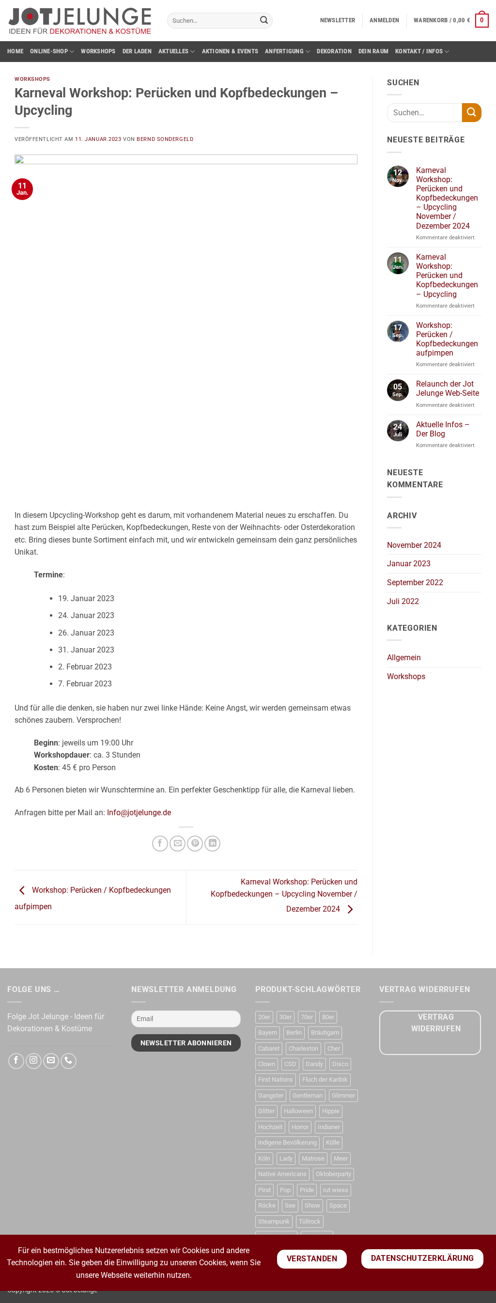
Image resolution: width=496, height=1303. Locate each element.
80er (328, 1017)
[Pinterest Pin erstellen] (195, 844)
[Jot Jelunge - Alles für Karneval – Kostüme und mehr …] (80, 20)
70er (307, 1017)
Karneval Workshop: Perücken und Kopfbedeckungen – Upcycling (447, 275)
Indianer (329, 1127)
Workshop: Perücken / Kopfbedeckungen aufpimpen (447, 339)
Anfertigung (284, 51)
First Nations (275, 1079)
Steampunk (274, 1221)
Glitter (266, 1111)
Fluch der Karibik (325, 1079)
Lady (286, 1158)
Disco (340, 1064)
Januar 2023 (409, 563)
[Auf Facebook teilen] (160, 844)
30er (285, 1017)
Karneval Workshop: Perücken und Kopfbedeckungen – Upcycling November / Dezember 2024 (284, 895)
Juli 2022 (403, 601)
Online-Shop (49, 51)
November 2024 (414, 545)
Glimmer (343, 1095)
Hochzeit (270, 1127)
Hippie (331, 1111)
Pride (307, 1190)
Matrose (313, 1158)
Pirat (264, 1190)
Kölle (333, 1142)
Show (312, 1205)
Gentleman (308, 1095)
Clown (266, 1064)
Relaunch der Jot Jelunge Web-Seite (447, 388)
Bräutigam (325, 1032)
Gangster (270, 1095)
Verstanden (312, 1259)
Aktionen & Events (230, 51)
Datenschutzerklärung (422, 1258)
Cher (333, 1048)
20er (264, 1017)
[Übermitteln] (264, 21)
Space (338, 1205)
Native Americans (282, 1174)
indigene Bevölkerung (287, 1142)
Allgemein (404, 657)
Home (15, 51)
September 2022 (415, 582)
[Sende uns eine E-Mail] (51, 1061)
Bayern (267, 1032)
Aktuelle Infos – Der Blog (443, 429)
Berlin (294, 1032)
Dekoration (334, 51)
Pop (285, 1190)
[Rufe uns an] (69, 1061)
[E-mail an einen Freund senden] (178, 844)
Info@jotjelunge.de (139, 812)
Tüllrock (310, 1221)
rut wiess (335, 1190)
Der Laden (137, 51)
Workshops (98, 51)
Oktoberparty (333, 1174)
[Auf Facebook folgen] (16, 1061)
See (290, 1205)
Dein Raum (373, 51)
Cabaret (268, 1048)
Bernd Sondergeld (165, 139)
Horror (300, 1127)
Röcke (267, 1205)
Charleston (303, 1048)
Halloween (298, 1111)
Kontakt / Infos (419, 51)
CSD (290, 1064)
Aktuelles (173, 51)
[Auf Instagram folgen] (34, 1061)
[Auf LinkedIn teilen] (212, 844)
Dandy (314, 1064)
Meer (341, 1158)
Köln (264, 1158)
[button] (338, 20)
